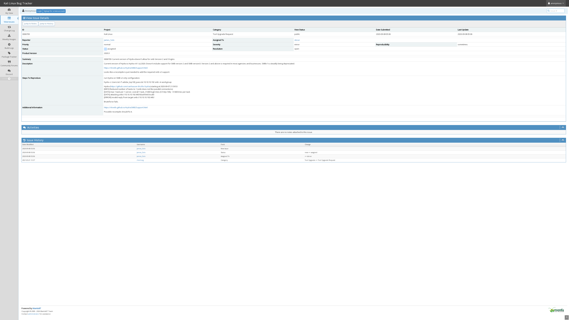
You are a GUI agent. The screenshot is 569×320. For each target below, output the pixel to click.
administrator (33, 314)
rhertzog (140, 160)
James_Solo (109, 40)
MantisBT (37, 308)
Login (39, 11)
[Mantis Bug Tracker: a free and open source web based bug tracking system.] (556, 309)
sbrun (297, 40)
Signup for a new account (54, 11)
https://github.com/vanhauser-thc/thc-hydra (130, 86)
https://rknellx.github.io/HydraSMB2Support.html (126, 68)
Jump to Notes (30, 23)
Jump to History (46, 23)
